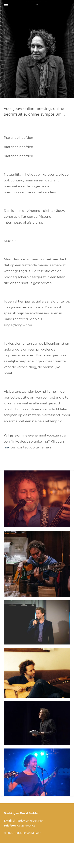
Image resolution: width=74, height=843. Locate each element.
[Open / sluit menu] (6, 5)
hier (7, 447)
